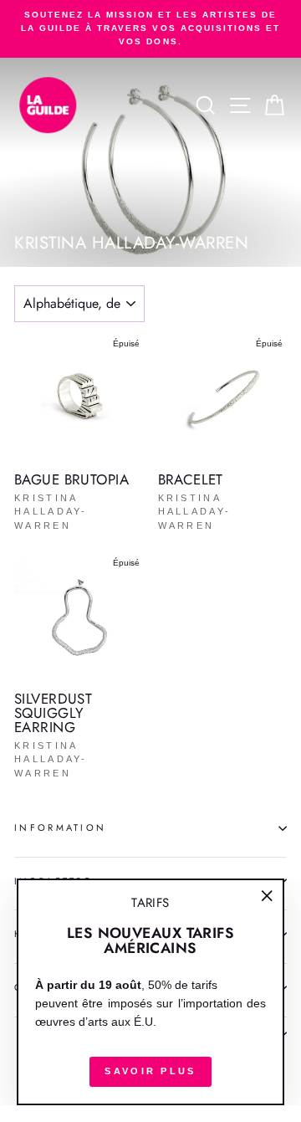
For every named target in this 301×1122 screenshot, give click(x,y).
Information (60, 827)
